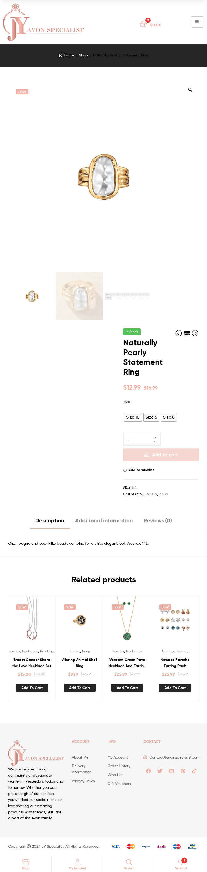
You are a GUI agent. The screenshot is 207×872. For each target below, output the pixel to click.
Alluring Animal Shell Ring (79, 662)
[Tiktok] (194, 771)
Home (69, 55)
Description (49, 520)
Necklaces (30, 651)
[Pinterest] (183, 771)
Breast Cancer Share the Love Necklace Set (31, 662)
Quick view (38, 622)
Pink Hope (47, 651)
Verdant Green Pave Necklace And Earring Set (127, 663)
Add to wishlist (141, 469)
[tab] (50, 522)
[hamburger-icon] (197, 22)
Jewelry (150, 494)
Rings (163, 494)
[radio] (133, 417)
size (127, 401)
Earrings (168, 651)
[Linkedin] (171, 771)
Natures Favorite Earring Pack (175, 662)
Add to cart (165, 455)
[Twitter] (160, 771)
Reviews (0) (158, 520)
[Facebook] (148, 771)
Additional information (104, 520)
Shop (83, 55)
